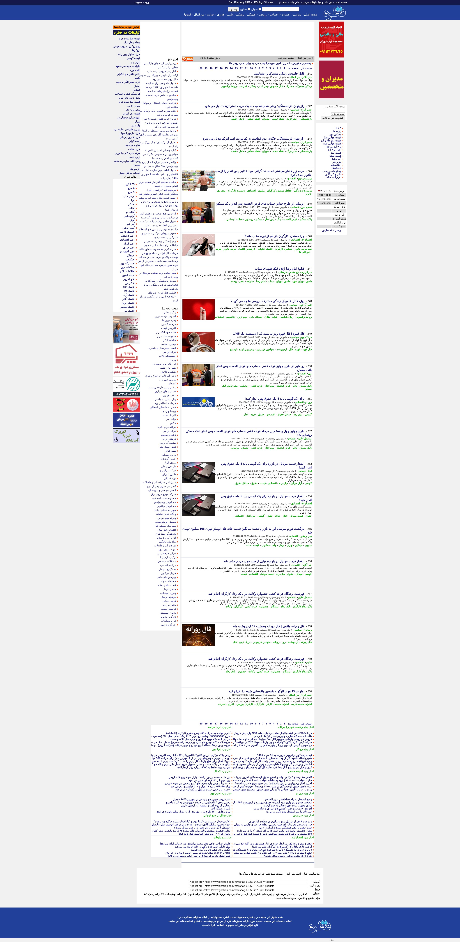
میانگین (299, 545)
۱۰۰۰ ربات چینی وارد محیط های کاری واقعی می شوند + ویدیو (197, 783)
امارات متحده (282, 704)
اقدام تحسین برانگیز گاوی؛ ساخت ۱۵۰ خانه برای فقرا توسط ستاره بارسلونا (190, 824)
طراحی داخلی (168, 466)
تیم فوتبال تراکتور (167, 506)
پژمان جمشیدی (168, 612)
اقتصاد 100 (129, 287)
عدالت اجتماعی (234, 219)
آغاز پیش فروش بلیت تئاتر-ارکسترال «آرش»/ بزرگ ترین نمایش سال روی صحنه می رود (158, 75)
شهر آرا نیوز (305, 304)
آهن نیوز (130, 223)
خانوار (308, 193)
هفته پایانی (170, 450)
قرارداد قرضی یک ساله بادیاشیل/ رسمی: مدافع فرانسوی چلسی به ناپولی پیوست (269, 824)
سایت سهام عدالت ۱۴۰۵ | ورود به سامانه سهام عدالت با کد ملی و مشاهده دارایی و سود (265, 780)
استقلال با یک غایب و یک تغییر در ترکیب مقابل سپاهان (202, 827)
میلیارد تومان (169, 589)
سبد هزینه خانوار (303, 248)
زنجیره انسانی (168, 344)
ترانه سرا (171, 419)
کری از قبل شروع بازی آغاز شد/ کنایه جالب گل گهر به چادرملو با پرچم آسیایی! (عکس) (266, 767)
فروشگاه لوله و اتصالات (127, 93)
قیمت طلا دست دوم (129, 38)
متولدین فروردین (265, 349)
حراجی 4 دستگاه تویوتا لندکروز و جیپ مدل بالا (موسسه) (200, 739)
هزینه (218, 248)
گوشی (308, 414)
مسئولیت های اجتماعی (164, 498)
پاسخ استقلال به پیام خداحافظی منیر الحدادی (288, 799)
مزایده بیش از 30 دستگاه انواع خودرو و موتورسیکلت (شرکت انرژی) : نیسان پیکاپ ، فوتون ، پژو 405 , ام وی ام (171, 745)
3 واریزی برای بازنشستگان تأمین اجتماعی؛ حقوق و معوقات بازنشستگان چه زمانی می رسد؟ (263, 849)
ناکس (173, 423)
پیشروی (221, 190)
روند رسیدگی (169, 454)
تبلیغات (217, 837)
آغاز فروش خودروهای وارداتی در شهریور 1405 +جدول (201, 799)
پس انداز (263, 86)
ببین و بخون (306, 536)
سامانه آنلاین (169, 340)
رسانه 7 (307, 629)
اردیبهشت (282, 349)
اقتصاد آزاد (297, 837)
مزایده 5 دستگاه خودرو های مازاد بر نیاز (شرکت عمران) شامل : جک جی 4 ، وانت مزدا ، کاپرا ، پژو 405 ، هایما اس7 (168, 742)
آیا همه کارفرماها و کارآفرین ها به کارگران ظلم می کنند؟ (282, 846)
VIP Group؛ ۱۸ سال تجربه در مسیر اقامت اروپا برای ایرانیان (197, 852)
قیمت (263, 483)
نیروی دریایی (169, 600)
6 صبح (131, 188)
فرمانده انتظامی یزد (165, 403)
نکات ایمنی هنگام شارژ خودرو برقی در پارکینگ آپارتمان (283, 736)
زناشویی (230, 316)
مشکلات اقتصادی (167, 561)
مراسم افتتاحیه (168, 565)
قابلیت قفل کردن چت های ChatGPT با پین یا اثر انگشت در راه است (159, 296)
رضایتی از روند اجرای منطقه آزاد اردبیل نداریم (205, 805)
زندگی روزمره (168, 616)
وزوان (173, 359)
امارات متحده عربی (301, 704)
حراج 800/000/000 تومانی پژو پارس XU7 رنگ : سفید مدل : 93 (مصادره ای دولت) (186, 736)
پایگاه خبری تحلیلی (166, 513)
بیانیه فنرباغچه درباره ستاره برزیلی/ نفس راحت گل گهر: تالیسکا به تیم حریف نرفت (268, 761)
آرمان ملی (129, 196)
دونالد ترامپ (169, 351)
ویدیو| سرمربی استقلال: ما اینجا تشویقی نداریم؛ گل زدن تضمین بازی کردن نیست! (159, 134)
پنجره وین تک (133, 109)
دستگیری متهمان (167, 569)
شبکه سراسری (168, 470)
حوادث (210, 14)
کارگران (238, 606)
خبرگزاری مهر (168, 624)
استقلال (130, 255)
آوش (132, 219)
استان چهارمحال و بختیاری (162, 348)
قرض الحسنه (290, 219)
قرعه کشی (257, 385)
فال (291, 349)
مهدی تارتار (170, 462)
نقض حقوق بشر (167, 446)
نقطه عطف (278, 118)
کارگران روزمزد (244, 704)
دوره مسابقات (168, 620)
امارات (222, 704)
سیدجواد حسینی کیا (166, 525)
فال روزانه (306, 642)
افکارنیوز (130, 283)
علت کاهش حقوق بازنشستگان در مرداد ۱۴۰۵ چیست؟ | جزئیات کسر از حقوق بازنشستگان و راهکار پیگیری (256, 786)
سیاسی (297, 14)
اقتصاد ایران (128, 302)
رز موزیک (135, 168)
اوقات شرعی (309, 2)
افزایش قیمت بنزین (165, 316)
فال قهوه (307, 349)
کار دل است (169, 415)
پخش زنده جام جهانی (129, 97)
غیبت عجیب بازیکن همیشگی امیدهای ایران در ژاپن (285, 827)
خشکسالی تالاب (167, 355)
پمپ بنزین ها (169, 320)
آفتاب (132, 208)
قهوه (297, 349)
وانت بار (136, 125)
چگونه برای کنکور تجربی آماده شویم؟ (210, 849)
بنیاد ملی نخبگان (167, 541)
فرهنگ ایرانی (169, 438)
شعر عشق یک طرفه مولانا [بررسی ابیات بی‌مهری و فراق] (199, 855)
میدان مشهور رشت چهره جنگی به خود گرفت (288, 805)
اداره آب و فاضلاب (166, 537)
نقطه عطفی (253, 118)
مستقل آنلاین (305, 438)
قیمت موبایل (296, 515)
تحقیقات (219, 316)
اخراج (231, 704)
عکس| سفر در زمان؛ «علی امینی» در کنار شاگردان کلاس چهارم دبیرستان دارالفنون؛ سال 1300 (261, 852)
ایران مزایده (214, 727)
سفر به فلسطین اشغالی (163, 407)
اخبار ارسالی (128, 235)
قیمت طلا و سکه (167, 585)
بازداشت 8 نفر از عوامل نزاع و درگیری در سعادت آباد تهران (280, 821)
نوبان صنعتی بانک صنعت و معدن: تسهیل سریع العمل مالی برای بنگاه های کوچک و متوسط (183, 764)
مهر (310, 373)
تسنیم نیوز (306, 207)
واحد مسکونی (268, 545)
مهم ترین (242, 316)
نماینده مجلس (168, 434)
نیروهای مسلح (168, 608)
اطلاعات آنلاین (127, 271)
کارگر (269, 704)
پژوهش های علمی (166, 577)
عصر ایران (306, 109)
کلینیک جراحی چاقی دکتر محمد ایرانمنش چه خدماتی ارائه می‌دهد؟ (195, 843)
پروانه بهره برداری (166, 517)
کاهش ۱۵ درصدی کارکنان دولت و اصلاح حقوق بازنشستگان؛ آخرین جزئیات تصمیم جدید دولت (263, 777)
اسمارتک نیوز (128, 263)
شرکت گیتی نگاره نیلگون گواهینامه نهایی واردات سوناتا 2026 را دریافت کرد (272, 742)
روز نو (308, 402)
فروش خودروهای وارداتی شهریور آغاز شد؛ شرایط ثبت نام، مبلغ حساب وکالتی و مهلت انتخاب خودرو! (258, 739)
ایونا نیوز (216, 749)
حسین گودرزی (168, 458)
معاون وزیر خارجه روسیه (162, 387)
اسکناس (130, 259)
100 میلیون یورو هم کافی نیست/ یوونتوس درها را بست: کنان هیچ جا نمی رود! (271, 833)
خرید (253, 414)
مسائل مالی (255, 316)
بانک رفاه (286, 606)
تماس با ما (295, 2)
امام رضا (261, 281)
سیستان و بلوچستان (165, 521)
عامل (242, 118)
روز (284, 642)
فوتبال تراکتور (168, 573)
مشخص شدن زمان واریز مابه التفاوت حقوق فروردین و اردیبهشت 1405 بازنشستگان (267, 802)
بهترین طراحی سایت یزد (127, 129)
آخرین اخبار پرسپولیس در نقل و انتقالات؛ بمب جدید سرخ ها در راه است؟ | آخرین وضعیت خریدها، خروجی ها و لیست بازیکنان (246, 783)
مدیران (266, 118)
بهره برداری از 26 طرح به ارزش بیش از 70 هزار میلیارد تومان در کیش (193, 811)
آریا (133, 200)
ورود (147, 2)
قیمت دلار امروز (131, 113)
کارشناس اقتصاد (247, 248)
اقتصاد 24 (307, 239)
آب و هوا (322, 2)
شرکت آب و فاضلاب (165, 545)
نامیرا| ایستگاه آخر (220, 808)
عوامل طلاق (270, 316)
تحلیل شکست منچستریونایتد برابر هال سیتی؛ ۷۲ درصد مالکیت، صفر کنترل (191, 830)
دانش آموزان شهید (302, 281)
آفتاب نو (130, 212)
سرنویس (298, 815)
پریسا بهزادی (169, 411)
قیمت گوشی (133, 58)
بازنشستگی (306, 118)
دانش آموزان (283, 281)
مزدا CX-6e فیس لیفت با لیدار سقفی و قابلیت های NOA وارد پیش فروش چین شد (268, 733)
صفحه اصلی (341, 2)
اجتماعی (274, 14)
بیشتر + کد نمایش (331, 230)
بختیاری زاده (169, 604)
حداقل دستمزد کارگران (279, 190)
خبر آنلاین (307, 77)
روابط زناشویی (229, 86)
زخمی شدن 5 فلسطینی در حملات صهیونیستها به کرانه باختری (197, 802)
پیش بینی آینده (246, 349)
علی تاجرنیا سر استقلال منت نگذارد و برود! (289, 811)
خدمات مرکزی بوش (129, 172)
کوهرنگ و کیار (168, 596)
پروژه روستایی (168, 593)
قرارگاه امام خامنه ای (164, 363)
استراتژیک (291, 118)
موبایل (299, 573)
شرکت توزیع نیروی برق (163, 494)
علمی (230, 14)
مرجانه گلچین (168, 324)
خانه (248, 545)
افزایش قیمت (168, 328)
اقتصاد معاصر (127, 306)
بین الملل (199, 14)
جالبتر (309, 662)
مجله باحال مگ (132, 42)
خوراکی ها (304, 251)
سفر (241, 281)
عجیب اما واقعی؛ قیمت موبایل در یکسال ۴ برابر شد (203, 789)
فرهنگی (251, 14)
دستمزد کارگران (236, 190)
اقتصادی (286, 14)
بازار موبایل (296, 483)
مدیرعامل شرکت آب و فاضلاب (159, 482)
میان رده (298, 414)
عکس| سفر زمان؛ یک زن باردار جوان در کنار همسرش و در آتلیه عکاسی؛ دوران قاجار (267, 843)
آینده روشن (129, 227)
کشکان (172, 383)
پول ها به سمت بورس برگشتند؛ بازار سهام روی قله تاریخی (199, 777)
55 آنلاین (130, 184)
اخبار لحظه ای (127, 251)
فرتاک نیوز (306, 337)
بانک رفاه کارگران (302, 606)
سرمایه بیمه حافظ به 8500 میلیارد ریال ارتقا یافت (203, 767)
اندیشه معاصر (295, 771)
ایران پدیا (135, 62)
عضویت (138, 2)
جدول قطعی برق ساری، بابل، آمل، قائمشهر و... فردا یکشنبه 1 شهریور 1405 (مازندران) (158, 174)
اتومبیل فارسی (127, 231)
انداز (246, 414)
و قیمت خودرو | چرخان (290, 727)
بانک (279, 219)
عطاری (136, 89)
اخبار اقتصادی (127, 239)
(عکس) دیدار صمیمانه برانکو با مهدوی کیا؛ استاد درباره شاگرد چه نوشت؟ (191, 821)
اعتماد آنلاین (128, 275)
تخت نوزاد (135, 70)
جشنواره (263, 606)
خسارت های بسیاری (165, 391)
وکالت (229, 606)
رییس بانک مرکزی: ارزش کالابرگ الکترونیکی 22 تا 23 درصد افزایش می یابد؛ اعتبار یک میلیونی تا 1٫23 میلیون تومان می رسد (164, 755)
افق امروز (129, 279)
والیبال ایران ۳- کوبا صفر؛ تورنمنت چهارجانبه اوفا (204, 833)
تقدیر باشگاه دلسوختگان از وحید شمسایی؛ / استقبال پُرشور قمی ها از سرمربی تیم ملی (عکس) (261, 758)
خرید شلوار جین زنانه (129, 54)
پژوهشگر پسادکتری (165, 533)
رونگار (299, 749)
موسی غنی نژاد (167, 379)
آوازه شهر (129, 215)
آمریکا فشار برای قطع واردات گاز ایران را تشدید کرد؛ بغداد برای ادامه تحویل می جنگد (185, 761)
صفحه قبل (306, 68)
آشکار (131, 204)
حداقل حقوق (284, 414)
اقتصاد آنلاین (128, 298)
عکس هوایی (169, 395)
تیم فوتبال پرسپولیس (165, 502)
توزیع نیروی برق (167, 549)
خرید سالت (134, 149)
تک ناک (217, 771)
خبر (330, 2)
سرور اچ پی (133, 105)
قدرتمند (243, 86)
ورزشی (263, 14)
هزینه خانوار (229, 248)
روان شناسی (286, 316)
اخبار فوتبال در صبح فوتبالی (218, 815)
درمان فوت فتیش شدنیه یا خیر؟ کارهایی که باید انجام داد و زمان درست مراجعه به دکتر (160, 122)
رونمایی (249, 219)
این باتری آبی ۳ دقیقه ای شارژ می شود (209, 780)
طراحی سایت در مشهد (128, 66)
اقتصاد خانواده (265, 248)
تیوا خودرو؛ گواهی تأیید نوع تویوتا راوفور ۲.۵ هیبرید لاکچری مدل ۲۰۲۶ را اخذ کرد (270, 745)
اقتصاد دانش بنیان (166, 529)
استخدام (283, 2)
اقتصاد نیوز (129, 310)
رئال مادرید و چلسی (165, 399)
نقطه (234, 118)
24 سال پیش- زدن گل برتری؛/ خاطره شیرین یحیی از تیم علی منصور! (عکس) (271, 764)
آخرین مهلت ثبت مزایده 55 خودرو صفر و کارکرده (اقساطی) (198, 733)
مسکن (259, 219)
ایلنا (310, 471)
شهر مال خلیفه (168, 367)
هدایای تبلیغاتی (132, 145)
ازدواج (233, 349)
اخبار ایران (129, 243)
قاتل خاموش (277, 86)
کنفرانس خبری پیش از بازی (161, 486)
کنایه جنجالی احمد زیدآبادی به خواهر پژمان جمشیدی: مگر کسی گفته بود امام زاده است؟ (160, 154)
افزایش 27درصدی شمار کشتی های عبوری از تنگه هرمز (282, 808)
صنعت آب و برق (167, 442)
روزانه (276, 642)
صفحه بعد (292, 68)
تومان (281, 545)
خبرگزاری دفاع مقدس (300, 272)
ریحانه (234, 281)
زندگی (252, 86)
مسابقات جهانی (168, 581)
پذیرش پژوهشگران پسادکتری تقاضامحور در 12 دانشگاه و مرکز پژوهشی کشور (160, 284)
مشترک (290, 86)
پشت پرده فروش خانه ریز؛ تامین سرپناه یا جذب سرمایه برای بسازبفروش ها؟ (270, 63)
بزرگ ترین (244, 642)
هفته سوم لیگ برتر (166, 332)
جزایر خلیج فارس (166, 553)
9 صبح (131, 192)
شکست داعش (168, 371)
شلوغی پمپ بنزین (166, 336)
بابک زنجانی (170, 312)
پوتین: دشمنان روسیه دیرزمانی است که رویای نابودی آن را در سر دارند (274, 830)
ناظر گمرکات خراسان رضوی (160, 375)
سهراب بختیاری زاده (165, 510)
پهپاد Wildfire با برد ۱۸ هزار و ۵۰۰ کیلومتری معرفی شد (200, 786)
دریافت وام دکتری (166, 427)
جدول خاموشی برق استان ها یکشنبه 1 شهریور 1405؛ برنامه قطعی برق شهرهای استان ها (162, 87)
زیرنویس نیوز (305, 178)
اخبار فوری (129, 247)
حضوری (242, 671)
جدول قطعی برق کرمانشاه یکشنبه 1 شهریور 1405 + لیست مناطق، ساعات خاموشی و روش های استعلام (158, 225)
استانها (187, 14)
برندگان (275, 606)
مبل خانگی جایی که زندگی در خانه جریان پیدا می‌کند (202, 846)
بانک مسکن (306, 219)
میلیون (261, 190)
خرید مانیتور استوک (130, 133)
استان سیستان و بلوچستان (162, 490)
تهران (290, 545)
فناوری (220, 14)
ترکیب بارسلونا (168, 557)
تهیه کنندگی (170, 478)
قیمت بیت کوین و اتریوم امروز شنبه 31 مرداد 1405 (284, 755)
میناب (271, 281)
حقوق (261, 414)
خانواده (250, 281)
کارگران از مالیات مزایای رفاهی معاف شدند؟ (288, 855)
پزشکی (240, 14)
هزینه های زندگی (303, 190)
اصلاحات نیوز (128, 267)
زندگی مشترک (304, 86)
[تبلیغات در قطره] (126, 34)
